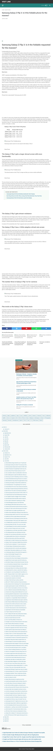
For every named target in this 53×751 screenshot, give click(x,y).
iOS (16, 417)
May (6, 441)
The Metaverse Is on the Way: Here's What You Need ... (16, 530)
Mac (27, 417)
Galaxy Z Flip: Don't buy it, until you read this (14, 579)
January (7, 429)
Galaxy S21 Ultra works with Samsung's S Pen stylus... (16, 508)
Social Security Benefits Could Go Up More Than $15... (16, 681)
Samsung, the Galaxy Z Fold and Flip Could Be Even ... (16, 482)
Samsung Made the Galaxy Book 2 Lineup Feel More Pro (17, 593)
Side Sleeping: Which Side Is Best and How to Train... (16, 504)
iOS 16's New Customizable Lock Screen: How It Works (16, 587)
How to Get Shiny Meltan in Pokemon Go (14, 619)
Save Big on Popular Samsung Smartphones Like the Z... (17, 488)
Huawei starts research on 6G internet (13, 578)
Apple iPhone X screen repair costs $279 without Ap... (16, 560)
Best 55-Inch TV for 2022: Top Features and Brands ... (16, 490)
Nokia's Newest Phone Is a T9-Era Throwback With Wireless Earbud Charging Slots (22, 741)
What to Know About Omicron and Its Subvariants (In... (17, 631)
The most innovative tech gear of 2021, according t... (16, 647)
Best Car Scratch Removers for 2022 (13, 617)
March (7, 444)
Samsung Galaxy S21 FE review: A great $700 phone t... (17, 671)
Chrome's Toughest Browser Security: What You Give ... (17, 693)
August (7, 435)
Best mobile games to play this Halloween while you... (16, 474)
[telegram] (46, 328)
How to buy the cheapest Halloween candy (14, 566)
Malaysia (31, 417)
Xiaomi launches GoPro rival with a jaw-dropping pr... (16, 548)
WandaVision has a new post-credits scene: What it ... (16, 675)
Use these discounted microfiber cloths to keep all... (16, 498)
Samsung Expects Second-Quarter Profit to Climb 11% (16, 492)
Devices (34, 415)
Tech (25, 420)
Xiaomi (41, 420)
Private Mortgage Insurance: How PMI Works (15, 502)
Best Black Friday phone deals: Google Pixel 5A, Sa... (16, 639)
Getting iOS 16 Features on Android (24, 404)
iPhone (23, 417)
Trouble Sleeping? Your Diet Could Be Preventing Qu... (16, 526)
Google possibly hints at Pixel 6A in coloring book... (16, 536)
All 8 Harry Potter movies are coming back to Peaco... (16, 711)
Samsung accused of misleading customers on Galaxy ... (17, 476)
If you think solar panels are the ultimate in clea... (15, 615)
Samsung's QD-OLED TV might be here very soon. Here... (17, 701)
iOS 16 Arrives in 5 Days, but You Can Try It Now (15, 528)
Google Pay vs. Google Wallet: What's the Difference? (16, 597)
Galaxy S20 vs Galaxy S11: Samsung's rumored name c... (17, 713)
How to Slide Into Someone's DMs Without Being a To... (17, 589)
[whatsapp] (36, 328)
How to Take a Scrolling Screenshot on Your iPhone (16, 649)
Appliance (13, 415)
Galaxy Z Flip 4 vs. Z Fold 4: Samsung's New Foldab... (16, 633)
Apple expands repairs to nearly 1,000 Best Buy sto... (16, 585)
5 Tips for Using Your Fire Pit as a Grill (13, 611)
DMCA (33, 748)
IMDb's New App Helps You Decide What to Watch (15, 659)
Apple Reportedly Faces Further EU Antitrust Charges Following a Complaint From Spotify (24, 732)
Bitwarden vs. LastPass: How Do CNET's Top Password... (17, 707)
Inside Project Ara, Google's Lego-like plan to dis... (15, 510)
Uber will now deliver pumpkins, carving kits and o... (16, 685)
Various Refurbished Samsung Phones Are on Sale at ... (17, 478)
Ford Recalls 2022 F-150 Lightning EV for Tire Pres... (16, 484)
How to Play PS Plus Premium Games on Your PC (15, 470)
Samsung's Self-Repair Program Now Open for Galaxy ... (17, 669)
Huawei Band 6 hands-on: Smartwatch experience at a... (17, 637)
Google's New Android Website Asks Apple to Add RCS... (17, 599)
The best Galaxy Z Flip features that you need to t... (16, 546)
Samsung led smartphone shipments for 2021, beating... (17, 645)
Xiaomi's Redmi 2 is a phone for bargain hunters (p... (16, 641)
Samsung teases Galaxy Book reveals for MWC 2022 (16, 466)
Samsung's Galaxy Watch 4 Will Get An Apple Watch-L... (17, 703)
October (7, 452)
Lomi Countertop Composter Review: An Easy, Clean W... (17, 564)
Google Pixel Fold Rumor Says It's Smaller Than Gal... (16, 699)
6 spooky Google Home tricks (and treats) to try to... (16, 653)
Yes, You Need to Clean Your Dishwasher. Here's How (16, 472)
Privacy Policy (28, 748)
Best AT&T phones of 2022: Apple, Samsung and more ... (17, 715)
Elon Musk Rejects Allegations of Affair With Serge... (16, 661)
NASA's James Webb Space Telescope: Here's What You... (17, 512)
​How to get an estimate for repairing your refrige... (16, 500)
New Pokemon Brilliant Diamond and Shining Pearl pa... (17, 601)
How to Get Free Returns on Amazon (13, 556)
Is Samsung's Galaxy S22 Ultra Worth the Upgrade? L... (17, 552)
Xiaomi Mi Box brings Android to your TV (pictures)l (16, 462)
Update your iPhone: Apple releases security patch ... (16, 516)
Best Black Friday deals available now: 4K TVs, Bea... (16, 550)
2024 (5, 427)
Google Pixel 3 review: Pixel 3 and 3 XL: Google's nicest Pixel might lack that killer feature (24, 737)
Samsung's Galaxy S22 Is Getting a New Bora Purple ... (17, 568)
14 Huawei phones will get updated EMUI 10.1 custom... (17, 665)
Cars (21, 415)
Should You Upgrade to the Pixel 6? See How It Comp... (17, 627)
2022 (5, 450)
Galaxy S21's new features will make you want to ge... (16, 534)
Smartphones (15, 420)
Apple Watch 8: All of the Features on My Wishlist (15, 609)
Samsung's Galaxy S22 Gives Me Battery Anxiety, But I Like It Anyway (21, 194)
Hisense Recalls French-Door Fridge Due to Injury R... (16, 695)
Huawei (12, 417)
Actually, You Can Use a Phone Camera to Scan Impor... (17, 621)
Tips (28, 420)
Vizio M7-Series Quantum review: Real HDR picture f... (16, 607)
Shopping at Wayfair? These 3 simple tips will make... (16, 673)
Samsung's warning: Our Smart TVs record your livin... (16, 464)
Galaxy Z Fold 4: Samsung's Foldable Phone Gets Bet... (16, 542)
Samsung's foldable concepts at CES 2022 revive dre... (16, 655)
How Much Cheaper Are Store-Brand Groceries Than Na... (17, 562)
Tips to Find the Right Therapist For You (14, 554)
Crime (30, 415)
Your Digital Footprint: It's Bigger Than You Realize (16, 496)
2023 (5, 431)
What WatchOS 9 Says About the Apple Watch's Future (16, 480)
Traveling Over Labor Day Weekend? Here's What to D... (17, 572)
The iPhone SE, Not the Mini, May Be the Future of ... (16, 657)
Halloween (48, 415)
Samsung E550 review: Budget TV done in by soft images (17, 643)
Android (4, 415)
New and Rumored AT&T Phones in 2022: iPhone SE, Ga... (17, 687)
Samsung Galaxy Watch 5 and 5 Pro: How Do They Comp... (17, 514)
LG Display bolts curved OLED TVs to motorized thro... (16, 522)
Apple (8, 415)
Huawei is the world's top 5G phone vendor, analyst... (16, 603)
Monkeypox (37, 417)
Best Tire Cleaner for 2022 (11, 677)
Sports (21, 420)
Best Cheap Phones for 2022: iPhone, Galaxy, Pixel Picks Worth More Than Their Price (24, 196)
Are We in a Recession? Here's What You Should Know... (17, 691)
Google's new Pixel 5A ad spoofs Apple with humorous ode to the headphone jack (22, 739)
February (7, 446)
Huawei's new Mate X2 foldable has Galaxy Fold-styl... (16, 697)
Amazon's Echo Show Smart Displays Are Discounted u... (17, 558)
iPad (20, 417)
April (6, 442)
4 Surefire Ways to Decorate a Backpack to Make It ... (16, 683)
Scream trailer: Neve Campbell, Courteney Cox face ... (16, 689)
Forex (43, 415)
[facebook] (7, 328)
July (6, 437)
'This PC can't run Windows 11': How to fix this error (16, 544)
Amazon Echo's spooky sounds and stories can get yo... (17, 506)
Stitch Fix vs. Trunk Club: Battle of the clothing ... (15, 576)
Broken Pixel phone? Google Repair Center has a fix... (16, 468)
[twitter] (17, 328)
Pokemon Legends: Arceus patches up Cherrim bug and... (17, 635)
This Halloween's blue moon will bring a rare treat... (16, 532)
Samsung (4, 420)
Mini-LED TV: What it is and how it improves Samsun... (16, 581)
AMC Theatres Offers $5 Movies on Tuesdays (15, 623)
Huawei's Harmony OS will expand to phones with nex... (17, 518)
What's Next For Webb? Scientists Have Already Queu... (17, 540)
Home (20, 748)
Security (9, 420)
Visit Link (6, 2)
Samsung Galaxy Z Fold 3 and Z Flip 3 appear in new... (16, 520)
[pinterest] (26, 328)
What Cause (35, 420)
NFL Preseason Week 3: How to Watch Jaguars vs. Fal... (17, 574)
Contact (23, 748)
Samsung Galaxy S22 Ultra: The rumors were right (16, 524)
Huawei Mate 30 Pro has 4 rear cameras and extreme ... (17, 486)
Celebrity (25, 415)
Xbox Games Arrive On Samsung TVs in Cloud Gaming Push (18, 583)
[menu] (3, 5)
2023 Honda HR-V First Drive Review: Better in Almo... (16, 709)
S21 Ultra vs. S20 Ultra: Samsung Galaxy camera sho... (17, 625)
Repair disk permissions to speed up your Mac (15, 679)
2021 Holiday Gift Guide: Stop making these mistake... (16, 613)
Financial (39, 415)
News (42, 417)
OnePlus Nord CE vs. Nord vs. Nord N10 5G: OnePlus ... (17, 570)
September (8, 433)
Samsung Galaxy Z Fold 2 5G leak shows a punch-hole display (19, 197)
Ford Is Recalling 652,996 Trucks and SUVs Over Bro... (16, 705)
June (6, 439)
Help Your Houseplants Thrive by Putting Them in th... (16, 651)
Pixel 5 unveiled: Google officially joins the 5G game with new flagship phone (21, 734)
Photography (47, 417)
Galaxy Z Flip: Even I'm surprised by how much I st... (16, 605)
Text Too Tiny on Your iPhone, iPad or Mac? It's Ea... (16, 663)
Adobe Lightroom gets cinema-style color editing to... (16, 629)
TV (31, 420)
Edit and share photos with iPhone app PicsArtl (15, 538)
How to (8, 417)
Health (4, 417)
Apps (18, 415)
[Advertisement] (26, 30)
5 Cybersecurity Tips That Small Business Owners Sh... (16, 494)
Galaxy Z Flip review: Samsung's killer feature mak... (16, 667)
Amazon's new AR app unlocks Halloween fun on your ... (17, 591)
